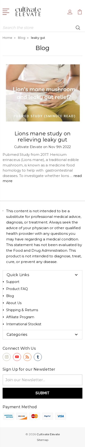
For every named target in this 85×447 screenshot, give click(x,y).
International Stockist (23, 324)
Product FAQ (17, 289)
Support (12, 282)
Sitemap (42, 440)
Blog (10, 296)
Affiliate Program (20, 317)
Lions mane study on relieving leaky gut (42, 136)
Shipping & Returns (22, 310)
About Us (13, 303)
